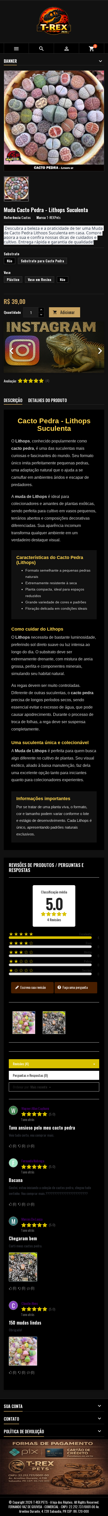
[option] (54, 347)
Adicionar (64, 312)
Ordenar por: (21, 1087)
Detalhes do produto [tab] (47, 400)
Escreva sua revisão (33, 987)
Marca (41, 217)
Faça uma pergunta (75, 987)
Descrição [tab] (13, 400)
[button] (11, 347)
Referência (12, 217)
